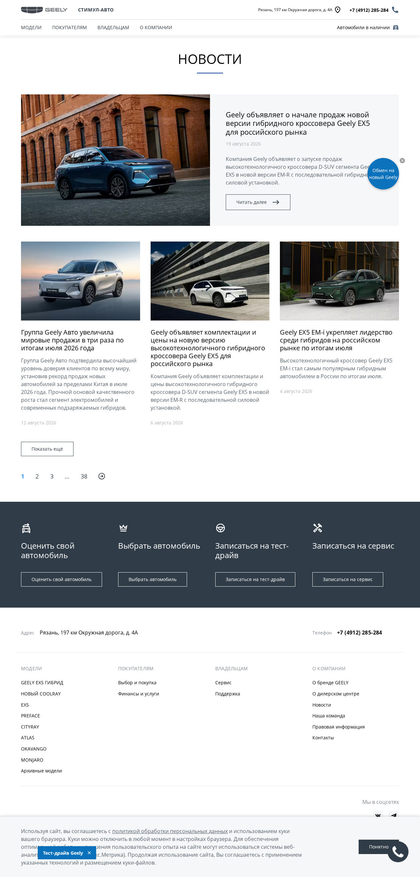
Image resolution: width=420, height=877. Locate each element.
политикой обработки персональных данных (170, 831)
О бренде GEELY (330, 682)
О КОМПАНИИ (156, 27)
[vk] (378, 815)
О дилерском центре (335, 694)
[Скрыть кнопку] (402, 160)
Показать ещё (47, 449)
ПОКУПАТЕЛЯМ (69, 27)
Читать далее (251, 202)
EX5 (25, 705)
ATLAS (27, 737)
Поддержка (227, 694)
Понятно (378, 847)
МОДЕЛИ (31, 27)
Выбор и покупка (137, 682)
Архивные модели (41, 771)
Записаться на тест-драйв (255, 579)
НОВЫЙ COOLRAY (41, 694)
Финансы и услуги (138, 694)
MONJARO (32, 760)
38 (84, 476)
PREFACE (30, 715)
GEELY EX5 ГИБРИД (42, 682)
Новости (321, 705)
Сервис (223, 682)
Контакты (323, 737)
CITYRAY (30, 727)
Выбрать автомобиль (153, 579)
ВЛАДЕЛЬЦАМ (113, 27)
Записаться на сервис (348, 579)
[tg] (393, 815)
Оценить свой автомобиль (62, 579)
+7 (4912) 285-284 (359, 632)
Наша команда (328, 715)
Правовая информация (338, 727)
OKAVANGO (34, 749)
